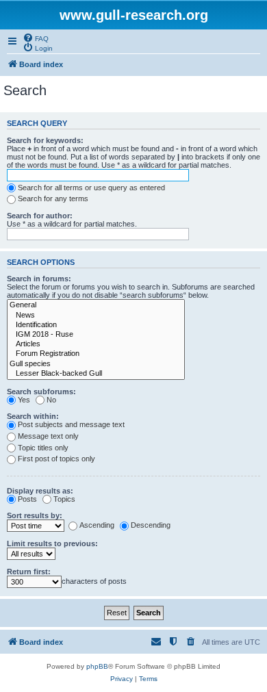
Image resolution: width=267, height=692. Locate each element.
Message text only (48, 436)
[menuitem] (36, 37)
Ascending (96, 525)
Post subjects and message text (71, 424)
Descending (150, 525)
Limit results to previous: (52, 543)
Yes (24, 400)
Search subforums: (41, 391)
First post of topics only (56, 458)
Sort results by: (34, 515)
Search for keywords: (45, 140)
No (51, 400)
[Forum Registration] (95, 354)
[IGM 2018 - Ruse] (95, 334)
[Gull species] (95, 364)
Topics (64, 499)
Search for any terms (53, 198)
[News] (95, 315)
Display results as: (40, 491)
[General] (95, 305)
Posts (27, 499)
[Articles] (95, 344)
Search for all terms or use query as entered (91, 187)
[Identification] (95, 325)
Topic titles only (43, 448)
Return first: (29, 571)
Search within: (33, 416)
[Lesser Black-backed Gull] (95, 374)
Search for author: (40, 216)
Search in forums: (39, 278)
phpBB (97, 666)
